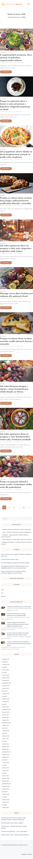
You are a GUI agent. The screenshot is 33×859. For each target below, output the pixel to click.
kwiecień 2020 (5, 799)
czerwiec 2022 (5, 730)
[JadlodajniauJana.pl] (12, 4)
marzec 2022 (5, 738)
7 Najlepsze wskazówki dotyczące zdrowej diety (19, 606)
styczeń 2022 (5, 744)
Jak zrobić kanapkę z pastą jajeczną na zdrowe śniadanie (15, 562)
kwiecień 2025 (5, 699)
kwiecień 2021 (5, 767)
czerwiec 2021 (5, 762)
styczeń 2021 (5, 775)
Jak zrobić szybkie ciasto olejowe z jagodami (12, 823)
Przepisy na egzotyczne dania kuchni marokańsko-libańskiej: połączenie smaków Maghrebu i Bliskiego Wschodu (18, 624)
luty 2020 (4, 805)
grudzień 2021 (5, 746)
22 (23, 507)
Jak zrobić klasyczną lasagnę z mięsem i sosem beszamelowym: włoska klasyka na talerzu (14, 389)
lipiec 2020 (5, 791)
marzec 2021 (5, 770)
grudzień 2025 (5, 677)
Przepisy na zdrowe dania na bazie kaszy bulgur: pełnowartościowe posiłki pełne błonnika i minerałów (16, 201)
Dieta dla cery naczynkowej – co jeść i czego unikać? (14, 831)
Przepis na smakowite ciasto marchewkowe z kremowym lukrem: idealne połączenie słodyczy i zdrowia (19, 643)
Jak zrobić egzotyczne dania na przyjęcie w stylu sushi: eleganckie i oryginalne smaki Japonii (16, 248)
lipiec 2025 (5, 691)
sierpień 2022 (5, 725)
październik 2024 (6, 709)
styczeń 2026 (5, 675)
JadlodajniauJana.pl (13, 845)
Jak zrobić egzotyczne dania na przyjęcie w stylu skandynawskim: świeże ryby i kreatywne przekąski (15, 437)
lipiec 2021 (5, 760)
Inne (2, 593)
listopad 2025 (5, 680)
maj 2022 (4, 733)
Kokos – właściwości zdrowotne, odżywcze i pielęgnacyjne (16, 532)
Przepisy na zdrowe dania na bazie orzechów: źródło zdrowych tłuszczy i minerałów (16, 341)
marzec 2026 (5, 670)
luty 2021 (4, 773)
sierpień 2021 (5, 757)
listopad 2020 (5, 781)
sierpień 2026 (5, 659)
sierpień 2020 (5, 789)
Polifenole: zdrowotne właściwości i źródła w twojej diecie (16, 529)
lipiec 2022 (5, 728)
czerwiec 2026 (5, 664)
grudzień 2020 (5, 778)
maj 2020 (4, 797)
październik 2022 (6, 722)
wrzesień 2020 (6, 786)
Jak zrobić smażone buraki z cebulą (9, 559)
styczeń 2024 (5, 715)
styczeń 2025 (5, 707)
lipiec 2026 (5, 662)
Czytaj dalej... (6, 71)
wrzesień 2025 (6, 685)
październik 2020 (6, 783)
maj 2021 (4, 765)
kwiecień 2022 (5, 736)
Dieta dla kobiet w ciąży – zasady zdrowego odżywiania (15, 834)
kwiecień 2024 (5, 712)
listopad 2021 (5, 749)
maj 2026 (4, 667)
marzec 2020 (5, 802)
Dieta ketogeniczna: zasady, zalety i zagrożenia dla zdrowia (17, 539)
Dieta (2, 589)
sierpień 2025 (5, 688)
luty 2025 (4, 704)
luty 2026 (4, 672)
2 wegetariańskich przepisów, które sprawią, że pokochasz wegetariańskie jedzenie (16, 58)
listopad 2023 (5, 717)
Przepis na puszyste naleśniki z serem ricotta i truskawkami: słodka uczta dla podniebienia (16, 484)
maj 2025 (4, 696)
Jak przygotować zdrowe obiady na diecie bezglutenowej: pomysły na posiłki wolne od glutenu (16, 154)
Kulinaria (3, 52)
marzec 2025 (5, 701)
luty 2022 (4, 741)
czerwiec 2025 (5, 693)
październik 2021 (6, 752)
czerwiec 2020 (5, 794)
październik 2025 (6, 683)
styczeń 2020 (5, 807)
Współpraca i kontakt (26, 854)
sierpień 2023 (5, 720)
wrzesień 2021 (6, 754)
